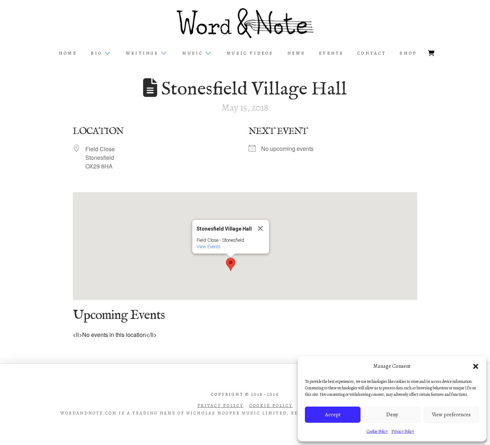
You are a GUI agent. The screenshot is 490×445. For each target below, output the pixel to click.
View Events (209, 246)
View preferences (451, 414)
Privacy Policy (402, 431)
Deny (392, 414)
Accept (333, 414)
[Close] (260, 228)
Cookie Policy (377, 431)
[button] (475, 366)
